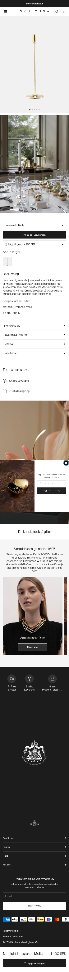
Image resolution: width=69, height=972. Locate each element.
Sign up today (51, 490)
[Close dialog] (66, 463)
